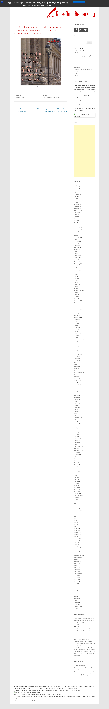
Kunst (75, 391)
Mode (75, 422)
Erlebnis (76, 266)
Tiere (75, 524)
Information (77, 354)
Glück (75, 327)
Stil (75, 514)
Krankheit (76, 378)
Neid (75, 436)
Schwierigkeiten (78, 495)
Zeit (75, 592)
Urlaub (75, 543)
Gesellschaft (77, 317)
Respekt (76, 483)
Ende (75, 251)
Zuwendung (77, 606)
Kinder (75, 368)
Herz (75, 342)
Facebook (76, 30)
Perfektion (76, 448)
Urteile (75, 545)
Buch (75, 223)
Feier (75, 276)
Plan (75, 456)
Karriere (76, 366)
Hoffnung (76, 346)
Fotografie (76, 282)
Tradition (27, 97)
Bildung (76, 218)
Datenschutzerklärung (92, 2)
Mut (75, 430)
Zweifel (76, 608)
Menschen (76, 417)
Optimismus (77, 440)
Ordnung (76, 442)
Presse (75, 463)
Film (75, 280)
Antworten (77, 194)
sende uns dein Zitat (56, 694)
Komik (75, 370)
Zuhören (76, 600)
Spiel (75, 504)
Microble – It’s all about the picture (83, 69)
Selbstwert (76, 497)
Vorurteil (76, 577)
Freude (76, 288)
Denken (76, 231)
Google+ (81, 30)
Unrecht (76, 540)
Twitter (85, 30)
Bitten (75, 221)
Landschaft (77, 397)
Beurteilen (76, 214)
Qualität (76, 467)
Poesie (75, 458)
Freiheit (76, 284)
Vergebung (77, 557)
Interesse (76, 360)
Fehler (75, 274)
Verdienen (76, 553)
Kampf (75, 364)
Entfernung (77, 253)
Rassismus (76, 469)
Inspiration (77, 358)
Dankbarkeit (77, 229)
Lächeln (76, 395)
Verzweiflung (77, 573)
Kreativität (76, 381)
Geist (75, 303)
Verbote (76, 551)
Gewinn (76, 321)
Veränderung (77, 547)
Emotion (76, 249)
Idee (75, 350)
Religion (76, 481)
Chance (76, 225)
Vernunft (76, 567)
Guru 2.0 (76, 73)
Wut (75, 590)
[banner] (54, 12)
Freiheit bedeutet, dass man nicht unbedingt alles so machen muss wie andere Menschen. (84, 637)
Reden (75, 475)
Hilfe (75, 344)
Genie (75, 311)
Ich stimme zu (79, 2)
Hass (75, 335)
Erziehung (76, 270)
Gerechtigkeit (77, 313)
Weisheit (76, 582)
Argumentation (78, 200)
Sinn (75, 502)
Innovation (77, 356)
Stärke (75, 512)
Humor (76, 348)
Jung (75, 362)
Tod (75, 526)
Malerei (76, 415)
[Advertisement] (84, 151)
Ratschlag (76, 471)
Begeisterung (77, 208)
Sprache (76, 508)
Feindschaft (77, 278)
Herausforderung (78, 339)
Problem (76, 465)
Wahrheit (76, 579)
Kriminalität (77, 385)
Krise (75, 387)
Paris (75, 444)
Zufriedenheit (77, 598)
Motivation (77, 426)
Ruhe (75, 485)
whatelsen (76, 641)
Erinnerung (77, 264)
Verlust (76, 565)
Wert (75, 584)
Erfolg (75, 259)
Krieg (75, 383)
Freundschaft (77, 290)
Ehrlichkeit (76, 239)
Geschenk (76, 315)
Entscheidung (77, 255)
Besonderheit (77, 212)
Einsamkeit (77, 247)
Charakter (76, 227)
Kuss (75, 393)
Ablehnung (77, 186)
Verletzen (76, 563)
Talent (75, 522)
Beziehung (76, 216)
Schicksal (76, 487)
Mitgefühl (76, 419)
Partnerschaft (77, 446)
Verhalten (76, 561)
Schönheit (76, 491)
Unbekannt (77, 538)
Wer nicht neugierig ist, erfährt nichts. (83, 674)
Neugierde (76, 438)
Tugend (76, 536)
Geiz (75, 305)
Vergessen (76, 559)
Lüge (75, 411)
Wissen (76, 586)
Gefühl (75, 298)
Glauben (76, 325)
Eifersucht (76, 241)
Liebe (75, 407)
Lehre (75, 401)
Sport (75, 506)
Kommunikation (78, 372)
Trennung (76, 534)
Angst (75, 192)
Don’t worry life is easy (79, 665)
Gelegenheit (77, 309)
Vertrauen (76, 571)
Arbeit (75, 196)
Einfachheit (77, 245)
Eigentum (76, 243)
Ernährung (76, 268)
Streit (75, 520)
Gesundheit (77, 319)
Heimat (76, 337)
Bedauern (76, 206)
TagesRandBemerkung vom (28, 33)
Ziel (75, 594)
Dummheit (77, 237)
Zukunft (45, 97)
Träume (76, 532)
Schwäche (76, 493)
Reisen (75, 479)
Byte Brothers (77, 75)
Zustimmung (77, 604)
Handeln (76, 333)
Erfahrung (76, 257)
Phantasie (76, 454)
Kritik (75, 389)
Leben (75, 399)
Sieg (75, 499)
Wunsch (76, 588)
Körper (76, 374)
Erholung (76, 262)
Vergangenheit (20, 97)
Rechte (76, 473)
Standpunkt (77, 510)
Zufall (75, 596)
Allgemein (76, 188)
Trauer (75, 530)
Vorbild (76, 575)
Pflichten (76, 452)
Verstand (76, 569)
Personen (76, 450)
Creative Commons (90, 696)
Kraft (75, 376)
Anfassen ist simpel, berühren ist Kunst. (84, 672)
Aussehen (76, 204)
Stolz (75, 518)
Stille (75, 516)
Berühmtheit (77, 210)
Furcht (75, 294)
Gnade (75, 329)
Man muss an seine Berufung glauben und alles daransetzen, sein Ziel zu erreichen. (84, 643)
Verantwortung (78, 549)
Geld (75, 307)
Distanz (76, 235)
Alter (75, 190)
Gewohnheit (77, 323)
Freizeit (76, 286)
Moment (76, 424)
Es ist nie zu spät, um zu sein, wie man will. (84, 676)
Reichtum (76, 477)
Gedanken (76, 296)
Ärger (75, 198)
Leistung (76, 403)
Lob (75, 409)
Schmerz (76, 489)
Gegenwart (77, 301)
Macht (75, 413)
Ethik (75, 272)
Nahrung (76, 432)
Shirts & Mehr (77, 67)
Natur (75, 434)
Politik (75, 460)
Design (75, 233)
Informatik (76, 352)
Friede (75, 292)
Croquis (76, 71)
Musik (75, 428)
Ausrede (76, 202)
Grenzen (76, 331)
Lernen (76, 405)
